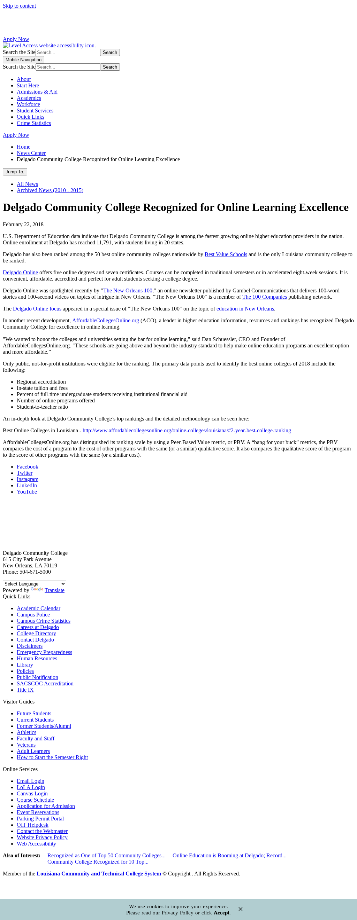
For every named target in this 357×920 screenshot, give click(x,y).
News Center (31, 153)
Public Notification (37, 677)
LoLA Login (31, 787)
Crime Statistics (34, 123)
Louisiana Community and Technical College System (99, 873)
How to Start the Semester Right (52, 757)
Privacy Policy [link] (177, 912)
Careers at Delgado (38, 627)
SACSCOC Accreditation (45, 683)
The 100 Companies (264, 297)
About (24, 79)
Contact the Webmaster (42, 831)
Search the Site (19, 52)
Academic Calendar (38, 608)
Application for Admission (46, 806)
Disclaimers (30, 646)
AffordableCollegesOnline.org (105, 320)
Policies (25, 671)
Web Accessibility (36, 844)
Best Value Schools (226, 254)
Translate (54, 590)
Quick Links (30, 117)
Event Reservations (38, 812)
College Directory (36, 633)
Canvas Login (32, 793)
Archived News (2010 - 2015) (50, 190)
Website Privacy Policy (42, 837)
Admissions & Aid (37, 92)
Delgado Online (20, 272)
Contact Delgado (35, 640)
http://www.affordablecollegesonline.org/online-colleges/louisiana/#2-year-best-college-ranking (187, 430)
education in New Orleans (245, 309)
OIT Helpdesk (32, 825)
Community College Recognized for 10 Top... (98, 862)
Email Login (30, 781)
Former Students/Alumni (44, 726)
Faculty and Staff (35, 738)
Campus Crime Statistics (43, 621)
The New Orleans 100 (127, 290)
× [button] (240, 909)
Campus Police (33, 615)
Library (25, 665)
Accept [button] (221, 912)
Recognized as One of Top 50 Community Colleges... (106, 855)
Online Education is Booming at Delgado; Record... (230, 855)
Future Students (34, 713)
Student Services (35, 110)
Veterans (26, 745)
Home (23, 147)
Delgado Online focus (37, 309)
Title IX (25, 690)
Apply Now (16, 39)
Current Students (35, 720)
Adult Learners (33, 751)
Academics (29, 98)
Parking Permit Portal (40, 818)
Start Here (28, 85)
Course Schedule (35, 800)
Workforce (28, 104)
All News (27, 184)
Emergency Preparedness (44, 652)
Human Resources (37, 658)
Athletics (26, 732)
